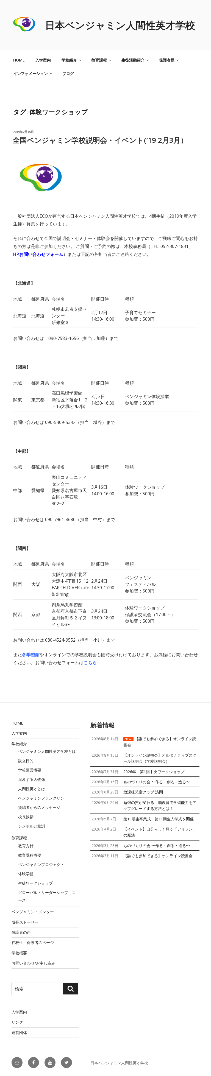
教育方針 (26, 845)
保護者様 (166, 60)
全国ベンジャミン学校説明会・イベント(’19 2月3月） (100, 140)
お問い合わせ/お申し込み (33, 963)
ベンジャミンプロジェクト (41, 864)
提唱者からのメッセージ (39, 807)
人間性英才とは (31, 788)
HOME (19, 60)
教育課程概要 (29, 855)
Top (198, 1063)
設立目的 (26, 760)
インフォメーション (30, 73)
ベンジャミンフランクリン (41, 798)
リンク (17, 1022)
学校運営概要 (29, 770)
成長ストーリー (25, 922)
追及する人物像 (31, 779)
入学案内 (43, 60)
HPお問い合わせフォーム (38, 254)
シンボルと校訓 (31, 826)
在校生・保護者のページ (33, 942)
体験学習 (26, 873)
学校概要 (19, 952)
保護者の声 (21, 932)
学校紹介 (69, 60)
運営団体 (19, 1032)
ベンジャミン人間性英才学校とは (47, 751)
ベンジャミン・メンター (33, 911)
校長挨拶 (26, 816)
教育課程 (99, 60)
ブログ (68, 73)
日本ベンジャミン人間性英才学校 (120, 25)
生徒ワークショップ (35, 883)
